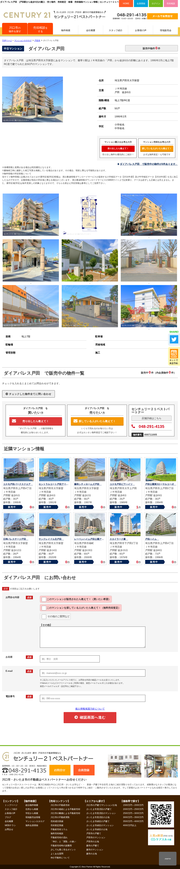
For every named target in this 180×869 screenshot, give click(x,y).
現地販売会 (165, 30)
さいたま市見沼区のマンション (101, 813)
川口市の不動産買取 (60, 817)
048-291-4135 (151, 426)
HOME (126, 3)
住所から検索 (31, 809)
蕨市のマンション (94, 849)
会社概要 (90, 30)
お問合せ (9, 829)
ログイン (156, 3)
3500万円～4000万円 (133, 821)
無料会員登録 (31, 825)
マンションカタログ (34, 821)
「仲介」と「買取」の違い (63, 841)
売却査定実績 (57, 825)
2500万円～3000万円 (133, 813)
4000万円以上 (129, 825)
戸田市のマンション (95, 837)
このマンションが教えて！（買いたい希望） (79, 599)
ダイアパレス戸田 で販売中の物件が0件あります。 (149, 164)
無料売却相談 (57, 833)
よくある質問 (57, 853)
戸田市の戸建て (93, 833)
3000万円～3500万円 (133, 817)
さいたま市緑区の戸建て (98, 821)
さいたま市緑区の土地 (96, 829)
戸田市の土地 (92, 841)
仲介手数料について (60, 858)
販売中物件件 (151, 48)
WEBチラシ (10, 825)
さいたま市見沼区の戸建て (99, 809)
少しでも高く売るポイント (63, 849)
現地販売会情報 (32, 817)
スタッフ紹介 (116, 30)
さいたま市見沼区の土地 (98, 817)
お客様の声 (140, 30)
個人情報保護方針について (90, 708)
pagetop (168, 858)
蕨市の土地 (91, 853)
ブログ (8, 817)
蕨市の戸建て (92, 845)
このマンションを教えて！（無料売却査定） (84, 607)
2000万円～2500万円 (133, 809)
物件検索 (65, 30)
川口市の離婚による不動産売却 (65, 813)
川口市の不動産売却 (60, 805)
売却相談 (171, 3)
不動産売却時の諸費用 (61, 845)
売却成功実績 (57, 821)
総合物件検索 (31, 805)
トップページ (11, 805)
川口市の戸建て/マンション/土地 (101, 805)
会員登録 (141, 3)
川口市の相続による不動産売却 (65, 809)
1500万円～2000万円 (133, 805)
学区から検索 (31, 813)
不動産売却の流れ (59, 837)
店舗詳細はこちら (151, 418)
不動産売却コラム (59, 829)
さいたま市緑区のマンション (100, 825)
